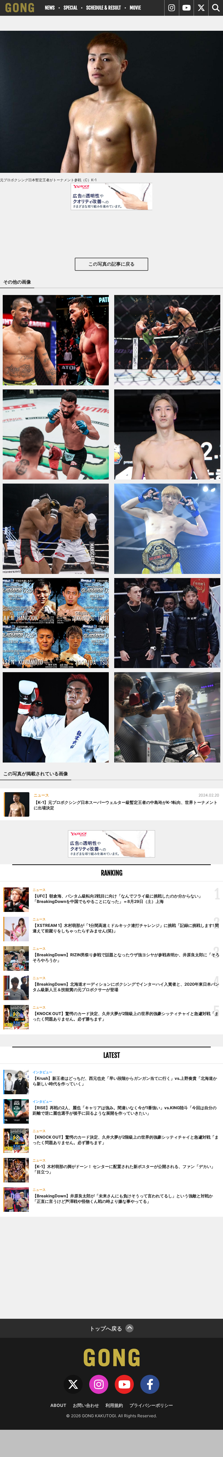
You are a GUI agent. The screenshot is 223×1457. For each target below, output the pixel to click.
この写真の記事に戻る (111, 264)
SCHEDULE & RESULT (103, 8)
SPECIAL (70, 8)
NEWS (50, 8)
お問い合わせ (86, 1405)
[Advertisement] (111, 1267)
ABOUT (58, 1405)
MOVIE (135, 8)
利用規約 (114, 1405)
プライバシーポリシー (151, 1405)
